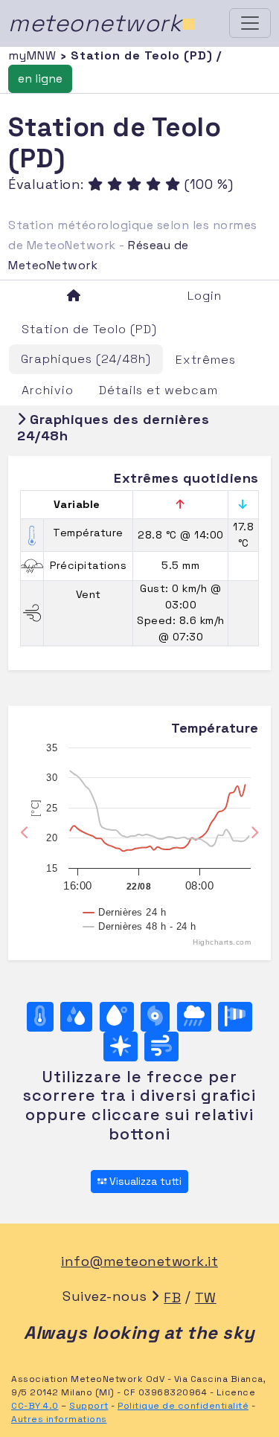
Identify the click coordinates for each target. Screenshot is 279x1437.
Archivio (48, 390)
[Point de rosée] (117, 1017)
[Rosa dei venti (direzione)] (120, 1046)
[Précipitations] (194, 1017)
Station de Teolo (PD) (89, 329)
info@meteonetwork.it (139, 1261)
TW (206, 1297)
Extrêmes (206, 359)
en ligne (40, 78)
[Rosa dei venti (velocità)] (235, 1017)
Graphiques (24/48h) (86, 359)
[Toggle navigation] (250, 23)
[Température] (40, 1017)
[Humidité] (76, 1017)
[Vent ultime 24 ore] (161, 1046)
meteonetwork (102, 23)
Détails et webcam (158, 390)
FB (172, 1297)
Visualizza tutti (144, 1181)
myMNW (34, 55)
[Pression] (155, 1017)
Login (204, 295)
